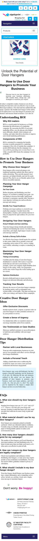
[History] (21, 8)
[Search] (36, 19)
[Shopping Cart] (25, 8)
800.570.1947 (21, 505)
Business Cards (19, 59)
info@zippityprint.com (25, 3)
